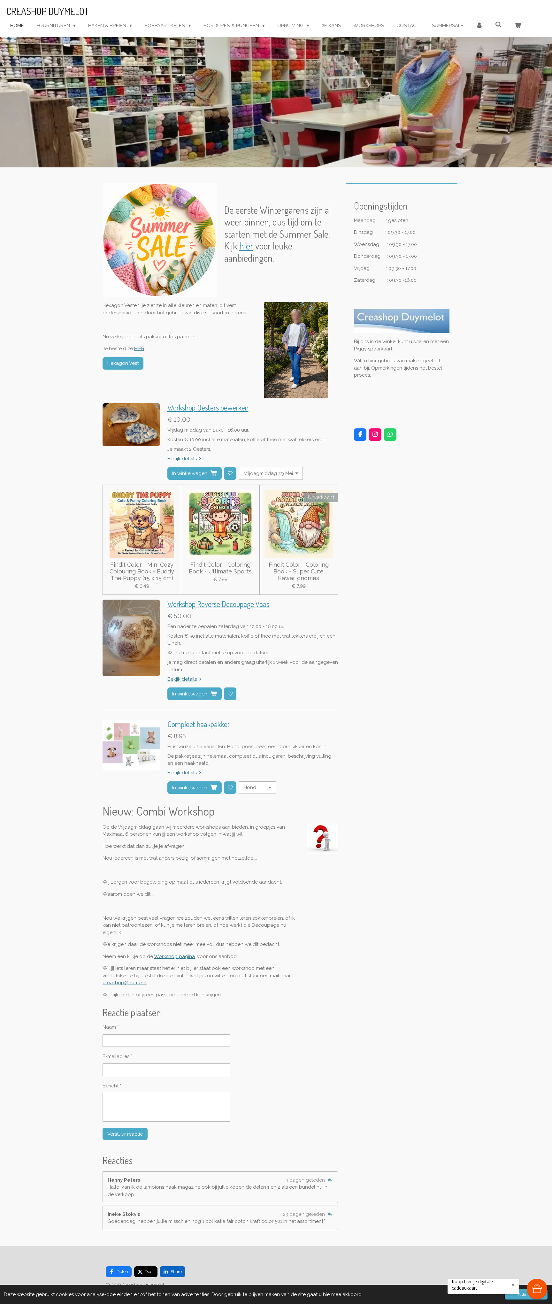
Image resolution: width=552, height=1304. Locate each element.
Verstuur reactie (125, 1134)
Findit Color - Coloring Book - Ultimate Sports (220, 568)
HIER (139, 348)
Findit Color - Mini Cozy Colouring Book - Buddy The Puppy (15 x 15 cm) (142, 571)
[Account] (479, 25)
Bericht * (112, 1086)
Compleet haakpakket (198, 724)
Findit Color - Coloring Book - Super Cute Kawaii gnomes (299, 571)
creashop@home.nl (125, 983)
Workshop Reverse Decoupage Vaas (218, 604)
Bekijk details (182, 459)
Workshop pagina (174, 956)
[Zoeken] (498, 24)
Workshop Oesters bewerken (208, 407)
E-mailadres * (117, 1056)
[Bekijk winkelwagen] (517, 25)
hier (246, 246)
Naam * (111, 1027)
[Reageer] (329, 1180)
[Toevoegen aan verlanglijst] (230, 473)
